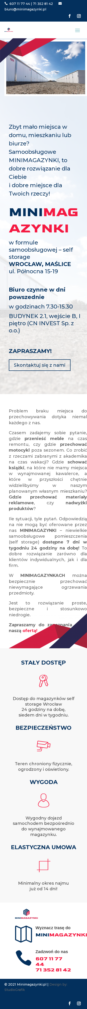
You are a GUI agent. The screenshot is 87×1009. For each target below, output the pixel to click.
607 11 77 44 (20, 4)
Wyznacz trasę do (53, 927)
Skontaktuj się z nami (39, 365)
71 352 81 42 (43, 4)
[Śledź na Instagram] (79, 16)
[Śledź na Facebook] (69, 16)
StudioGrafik (14, 990)
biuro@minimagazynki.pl (25, 9)
